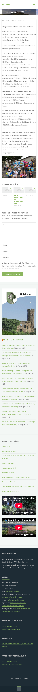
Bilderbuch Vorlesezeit (9, 451)
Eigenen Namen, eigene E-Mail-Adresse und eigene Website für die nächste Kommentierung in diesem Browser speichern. (19, 266)
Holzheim (6, 4)
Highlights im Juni (8, 473)
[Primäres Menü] (34, 4)
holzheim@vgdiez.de (13, 591)
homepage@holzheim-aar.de (12, 597)
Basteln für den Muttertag (10, 491)
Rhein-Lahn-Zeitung (13, 340)
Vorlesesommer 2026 (9, 468)
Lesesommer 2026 (8, 463)
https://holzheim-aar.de (16, 600)
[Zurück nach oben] (19, 688)
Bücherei (6, 21)
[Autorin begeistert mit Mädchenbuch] (19, 190)
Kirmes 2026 (6, 447)
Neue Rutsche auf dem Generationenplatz (16, 477)
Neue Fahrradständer (9, 482)
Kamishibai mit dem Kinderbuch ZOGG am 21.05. (18, 486)
